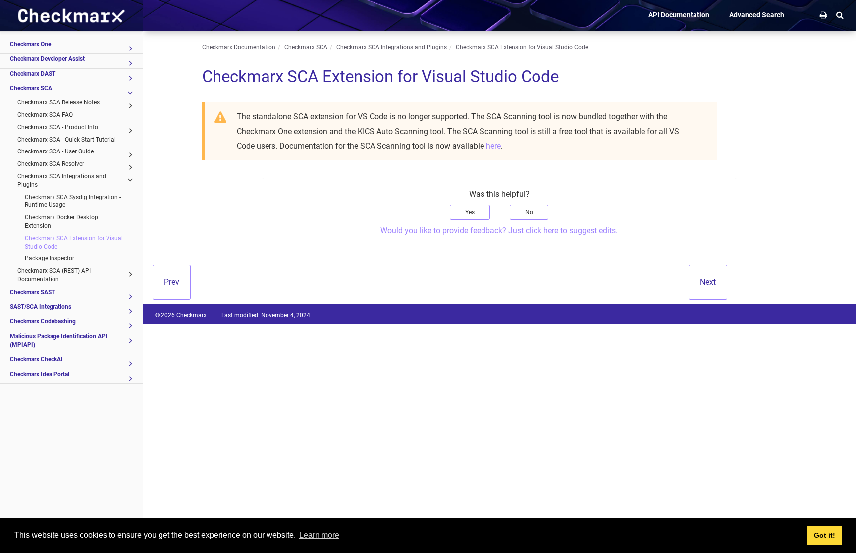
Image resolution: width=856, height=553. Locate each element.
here (493, 146)
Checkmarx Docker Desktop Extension (61, 221)
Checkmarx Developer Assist (47, 58)
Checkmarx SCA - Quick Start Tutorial (66, 139)
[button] (840, 15)
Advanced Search (756, 15)
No (529, 212)
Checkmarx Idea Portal (39, 374)
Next (708, 282)
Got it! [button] (824, 535)
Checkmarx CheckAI (36, 359)
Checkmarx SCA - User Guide (55, 151)
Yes (470, 212)
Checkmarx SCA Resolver (50, 163)
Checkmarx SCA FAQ (45, 114)
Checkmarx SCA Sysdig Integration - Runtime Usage (73, 201)
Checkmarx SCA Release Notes (58, 102)
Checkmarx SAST (32, 292)
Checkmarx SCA (31, 88)
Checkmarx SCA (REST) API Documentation (54, 275)
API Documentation (678, 15)
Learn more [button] (319, 535)
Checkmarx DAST (32, 73)
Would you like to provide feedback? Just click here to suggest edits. (499, 230)
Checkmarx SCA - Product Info (57, 127)
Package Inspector (49, 258)
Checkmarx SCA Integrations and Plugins (61, 180)
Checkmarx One (30, 44)
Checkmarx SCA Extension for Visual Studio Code (74, 242)
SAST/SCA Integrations (40, 306)
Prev (171, 282)
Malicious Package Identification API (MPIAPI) (58, 340)
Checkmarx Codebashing (43, 321)
